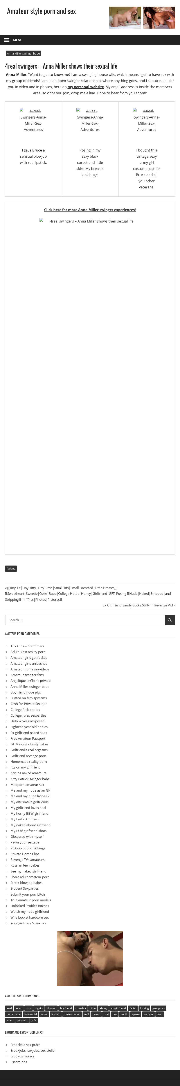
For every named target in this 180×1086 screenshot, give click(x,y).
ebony (103, 1008)
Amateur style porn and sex (41, 10)
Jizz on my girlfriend (26, 767)
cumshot (81, 1008)
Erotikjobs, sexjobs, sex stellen (33, 1050)
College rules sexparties (28, 715)
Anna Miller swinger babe (23, 53)
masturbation (72, 1014)
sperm (136, 1014)
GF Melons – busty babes (30, 744)
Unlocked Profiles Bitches (30, 905)
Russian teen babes (25, 865)
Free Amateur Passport (28, 738)
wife (33, 1020)
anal (9, 1008)
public (124, 1014)
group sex (159, 1008)
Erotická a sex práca (25, 1044)
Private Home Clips (25, 854)
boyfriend (66, 1008)
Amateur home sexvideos (30, 669)
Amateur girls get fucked (29, 657)
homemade (14, 1014)
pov (115, 1014)
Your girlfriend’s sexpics (28, 923)
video (10, 1020)
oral (106, 1014)
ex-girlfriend (118, 1008)
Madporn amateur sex (27, 784)
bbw (28, 1008)
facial (133, 1008)
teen (159, 1014)
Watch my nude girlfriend (30, 911)
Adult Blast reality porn (28, 652)
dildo (93, 1008)
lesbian (55, 1014)
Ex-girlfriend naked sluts (29, 732)
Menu (18, 40)
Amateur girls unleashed (29, 663)
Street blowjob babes (26, 882)
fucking (11, 568)
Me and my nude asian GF (30, 790)
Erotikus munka (22, 1056)
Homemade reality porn (29, 761)
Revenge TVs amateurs (28, 859)
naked (96, 1014)
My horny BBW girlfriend (29, 813)
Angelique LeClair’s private (30, 680)
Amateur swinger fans (27, 675)
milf (86, 1014)
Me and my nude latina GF (30, 796)
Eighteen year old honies (29, 727)
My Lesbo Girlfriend (26, 819)
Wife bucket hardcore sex (30, 917)
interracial (30, 1014)
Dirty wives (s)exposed (27, 721)
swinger (148, 1014)
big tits (39, 1008)
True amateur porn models (31, 900)
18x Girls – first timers (27, 646)
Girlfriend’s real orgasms (29, 750)
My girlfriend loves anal (28, 807)
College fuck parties (25, 709)
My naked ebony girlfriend (30, 825)
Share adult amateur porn (30, 877)
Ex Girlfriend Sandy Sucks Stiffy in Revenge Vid (138, 605)
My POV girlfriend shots (29, 831)
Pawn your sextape (25, 842)
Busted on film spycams (29, 698)
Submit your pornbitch (28, 894)
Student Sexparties (25, 888)
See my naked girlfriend (28, 871)
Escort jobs (19, 1062)
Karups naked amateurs (28, 773)
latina (44, 1014)
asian (19, 1008)
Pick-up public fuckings (28, 848)
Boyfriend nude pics (26, 692)
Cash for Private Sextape (29, 703)
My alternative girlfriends (30, 802)
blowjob (51, 1008)
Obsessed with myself (27, 836)
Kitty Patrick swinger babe (30, 779)
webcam (22, 1020)
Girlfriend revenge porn (28, 756)
